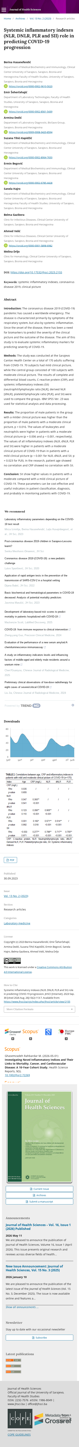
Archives (20, 18)
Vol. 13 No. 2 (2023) (40, 18)
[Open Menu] (4, 9)
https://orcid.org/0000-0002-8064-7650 (30, 157)
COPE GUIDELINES (19, 1434)
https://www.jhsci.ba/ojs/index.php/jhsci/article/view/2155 (37, 1001)
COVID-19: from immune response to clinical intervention (36, 629)
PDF (11, 860)
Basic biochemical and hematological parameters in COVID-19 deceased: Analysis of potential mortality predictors (39, 595)
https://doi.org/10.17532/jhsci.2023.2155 (36, 272)
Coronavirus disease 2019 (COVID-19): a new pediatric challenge (35, 561)
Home (7, 18)
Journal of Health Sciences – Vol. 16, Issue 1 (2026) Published (38, 1227)
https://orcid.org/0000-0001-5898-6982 (30, 245)
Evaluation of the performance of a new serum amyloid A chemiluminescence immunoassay (36, 645)
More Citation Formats (20, 1009)
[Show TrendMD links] (72, 705)
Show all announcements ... (22, 1307)
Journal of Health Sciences (25, 9)
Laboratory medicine (17, 923)
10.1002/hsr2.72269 (17, 1075)
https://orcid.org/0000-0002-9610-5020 (30, 86)
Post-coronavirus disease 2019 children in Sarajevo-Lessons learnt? (38, 544)
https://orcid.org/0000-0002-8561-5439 (30, 111)
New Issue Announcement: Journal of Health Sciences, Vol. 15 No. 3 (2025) (34, 1268)
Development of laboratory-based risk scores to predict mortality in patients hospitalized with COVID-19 (35, 614)
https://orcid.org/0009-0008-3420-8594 (30, 132)
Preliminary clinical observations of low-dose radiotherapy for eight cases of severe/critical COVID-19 (38, 685)
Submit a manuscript (41, 1201)
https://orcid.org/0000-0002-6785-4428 (30, 182)
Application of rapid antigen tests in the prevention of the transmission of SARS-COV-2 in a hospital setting (36, 578)
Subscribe (41, 1337)
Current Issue (41, 1189)
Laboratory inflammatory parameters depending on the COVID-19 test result (39, 522)
